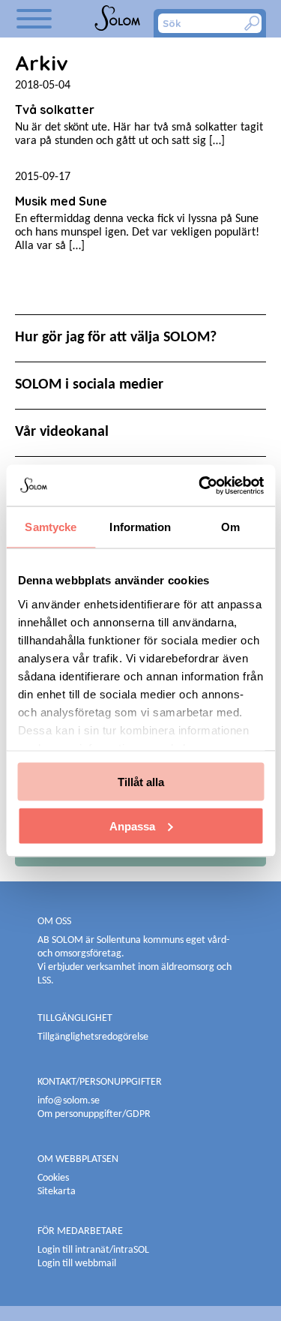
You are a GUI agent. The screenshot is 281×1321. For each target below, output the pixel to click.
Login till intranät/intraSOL (93, 1250)
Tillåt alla (141, 782)
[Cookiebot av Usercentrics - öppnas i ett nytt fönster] (200, 485)
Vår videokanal (62, 432)
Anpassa (132, 825)
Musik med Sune (61, 201)
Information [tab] (140, 527)
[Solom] (119, 19)
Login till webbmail (76, 1263)
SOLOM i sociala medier (89, 384)
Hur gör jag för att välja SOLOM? (116, 337)
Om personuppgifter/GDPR (94, 1114)
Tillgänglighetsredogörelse (92, 1037)
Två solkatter (54, 109)
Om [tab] (230, 527)
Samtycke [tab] (50, 527)
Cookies (53, 1178)
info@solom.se (69, 1100)
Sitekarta (56, 1191)
